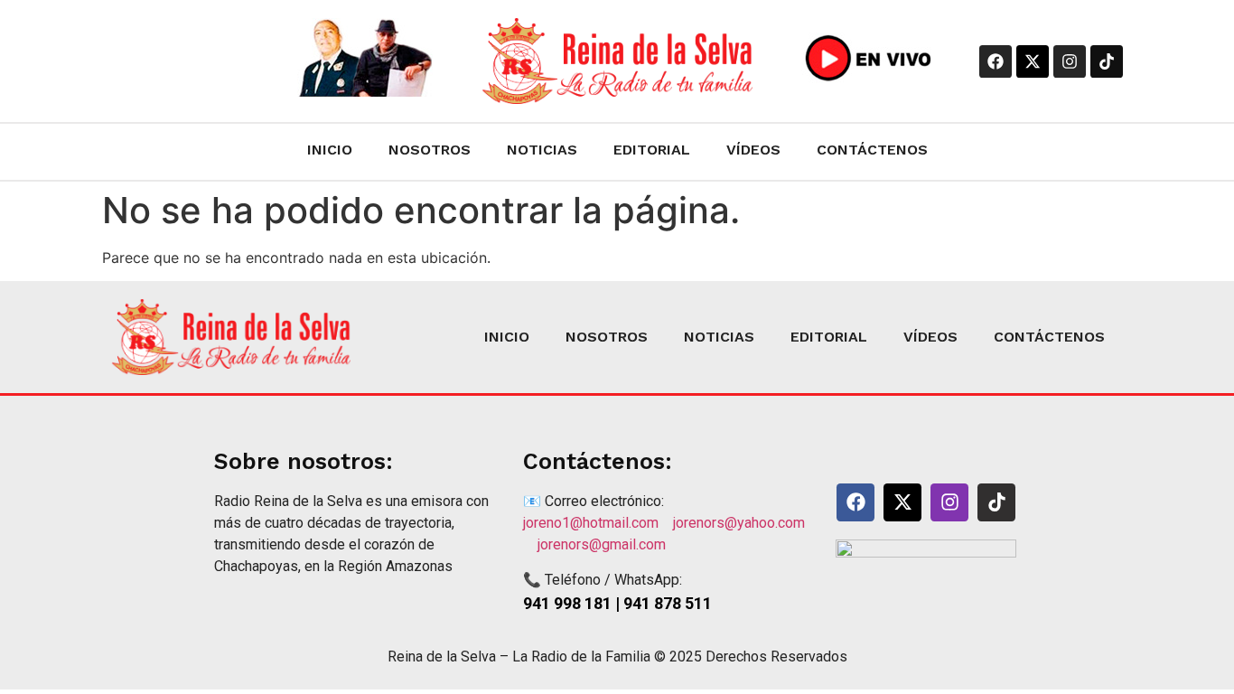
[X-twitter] (1032, 61)
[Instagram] (1069, 61)
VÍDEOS (753, 149)
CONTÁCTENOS (872, 149)
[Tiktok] (1106, 61)
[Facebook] (995, 61)
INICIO (329, 149)
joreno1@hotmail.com (598, 522)
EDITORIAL (651, 149)
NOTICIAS (542, 149)
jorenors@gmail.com (602, 544)
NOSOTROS (429, 149)
